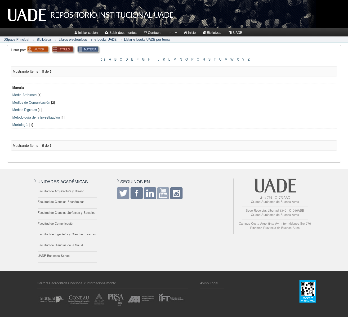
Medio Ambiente (24, 94)
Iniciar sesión (88, 32)
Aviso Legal (209, 282)
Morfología (20, 124)
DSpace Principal (16, 39)
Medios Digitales (24, 109)
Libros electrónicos (73, 39)
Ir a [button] (171, 32)
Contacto (154, 32)
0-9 (103, 59)
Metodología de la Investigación (36, 117)
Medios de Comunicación (31, 102)
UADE (237, 32)
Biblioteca (214, 32)
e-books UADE (105, 39)
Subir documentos (123, 32)
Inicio (192, 32)
